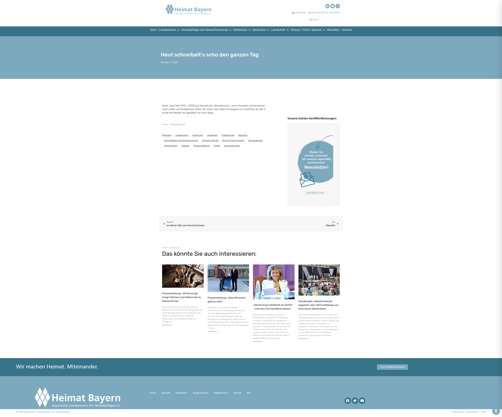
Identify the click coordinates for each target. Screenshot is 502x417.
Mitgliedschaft (201, 393)
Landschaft (278, 30)
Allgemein (167, 135)
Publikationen (228, 135)
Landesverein (167, 30)
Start (153, 30)
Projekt (216, 145)
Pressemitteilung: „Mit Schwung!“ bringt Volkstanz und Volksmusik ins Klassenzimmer (181, 297)
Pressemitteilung (201, 145)
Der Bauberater (255, 140)
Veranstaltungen (232, 145)
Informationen (171, 145)
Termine (346, 30)
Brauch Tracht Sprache (233, 140)
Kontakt (166, 393)
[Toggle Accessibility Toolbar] (496, 411)
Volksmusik (240, 30)
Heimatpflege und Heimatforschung (204, 30)
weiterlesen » (167, 325)
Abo (249, 393)
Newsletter (181, 393)
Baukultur (259, 30)
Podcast (185, 145)
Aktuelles (333, 30)
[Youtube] (332, 6)
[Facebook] (327, 6)
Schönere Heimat (210, 140)
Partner (237, 393)
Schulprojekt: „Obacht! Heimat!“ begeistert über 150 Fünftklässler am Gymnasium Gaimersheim (318, 305)
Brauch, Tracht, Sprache (306, 30)
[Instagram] (337, 6)
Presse (153, 393)
